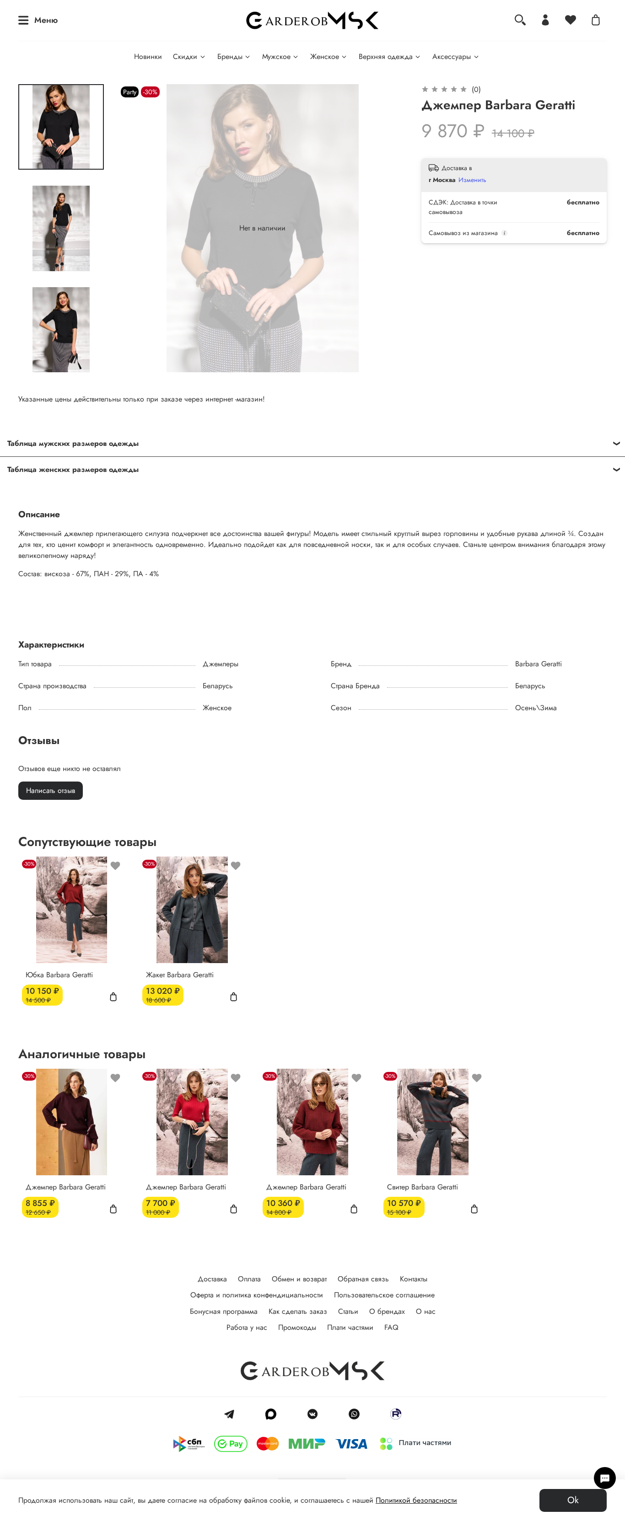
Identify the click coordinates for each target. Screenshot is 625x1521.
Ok (573, 1500)
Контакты (413, 1279)
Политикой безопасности (416, 1500)
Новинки (148, 56)
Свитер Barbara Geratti (422, 1187)
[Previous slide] (137, 228)
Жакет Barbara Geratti (180, 974)
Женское (324, 56)
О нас (426, 1311)
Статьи (348, 1311)
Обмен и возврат (299, 1279)
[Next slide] (61, 360)
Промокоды (297, 1327)
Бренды (229, 56)
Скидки (185, 56)
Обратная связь (363, 1279)
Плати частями (350, 1327)
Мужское (276, 56)
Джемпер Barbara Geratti (66, 1187)
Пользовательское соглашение (384, 1295)
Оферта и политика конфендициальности (256, 1295)
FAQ (391, 1327)
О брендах (387, 1311)
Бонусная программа (224, 1311)
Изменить (472, 180)
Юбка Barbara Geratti (59, 974)
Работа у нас (246, 1327)
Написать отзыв (50, 790)
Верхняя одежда (386, 56)
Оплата (249, 1279)
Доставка (212, 1279)
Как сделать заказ (298, 1311)
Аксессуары (451, 56)
